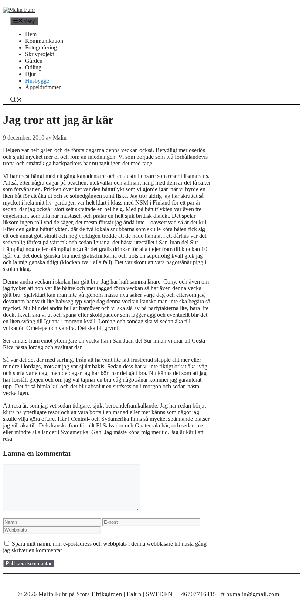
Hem (31, 34)
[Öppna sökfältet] (16, 100)
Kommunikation (44, 41)
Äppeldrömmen (43, 87)
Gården (33, 61)
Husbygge (37, 81)
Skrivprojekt (39, 54)
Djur (30, 74)
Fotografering (41, 47)
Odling (33, 67)
